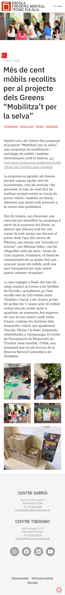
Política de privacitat (42, 578)
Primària (39, 126)
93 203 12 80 (35, 506)
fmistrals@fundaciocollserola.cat (32, 510)
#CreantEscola (11, 126)
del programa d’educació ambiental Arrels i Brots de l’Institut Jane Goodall (32, 162)
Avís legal (33, 582)
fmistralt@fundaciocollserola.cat (32, 538)
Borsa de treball (20, 578)
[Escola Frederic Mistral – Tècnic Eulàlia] (23, 6)
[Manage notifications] (59, 589)
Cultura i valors (26, 126)
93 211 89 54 (35, 535)
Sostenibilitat (52, 126)
